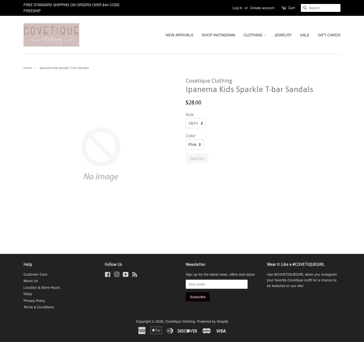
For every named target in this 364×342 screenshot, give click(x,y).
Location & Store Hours (42, 287)
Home (28, 68)
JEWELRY (283, 34)
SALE (305, 34)
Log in (237, 7)
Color (190, 135)
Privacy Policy (34, 300)
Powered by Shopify (212, 321)
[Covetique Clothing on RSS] (134, 275)
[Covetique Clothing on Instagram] (116, 275)
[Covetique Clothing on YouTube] (126, 275)
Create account (262, 7)
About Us (31, 280)
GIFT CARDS (329, 34)
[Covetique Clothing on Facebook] (107, 275)
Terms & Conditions (39, 306)
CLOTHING (253, 34)
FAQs (28, 293)
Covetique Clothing (180, 321)
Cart (291, 7)
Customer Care (35, 274)
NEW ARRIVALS (179, 34)
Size (190, 114)
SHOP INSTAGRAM (218, 34)
